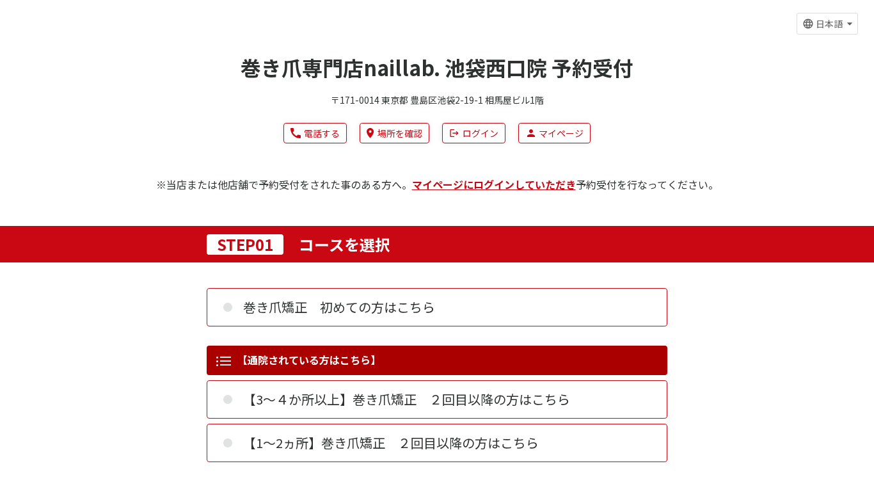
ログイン (480, 133)
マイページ (561, 133)
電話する (322, 133)
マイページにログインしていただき (494, 184)
